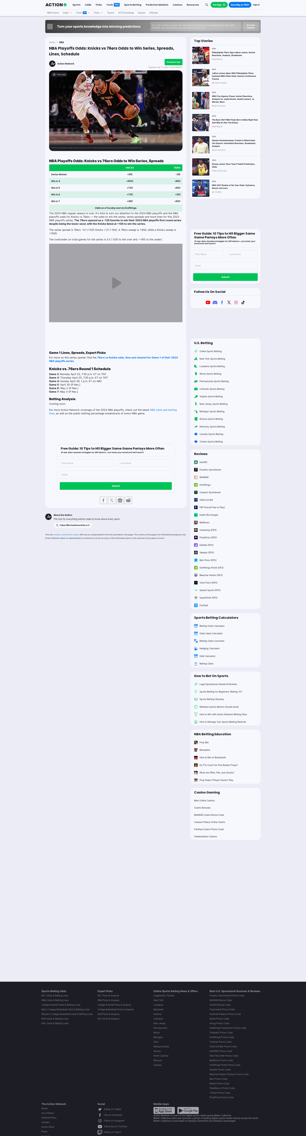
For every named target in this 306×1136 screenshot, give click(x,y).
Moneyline (205, 750)
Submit (116, 486)
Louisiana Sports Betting (212, 366)
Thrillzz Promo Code (220, 1092)
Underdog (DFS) (208, 530)
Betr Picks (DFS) (208, 560)
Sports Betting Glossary (212, 699)
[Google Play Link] (188, 1110)
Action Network (65, 63)
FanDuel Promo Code (221, 1041)
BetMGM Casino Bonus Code (209, 814)
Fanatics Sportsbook (210, 469)
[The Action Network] (56, 4)
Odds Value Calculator (211, 633)
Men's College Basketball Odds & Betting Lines (65, 1009)
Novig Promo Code (219, 1023)
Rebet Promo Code (219, 1083)
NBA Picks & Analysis (108, 1000)
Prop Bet (204, 742)
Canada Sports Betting (211, 434)
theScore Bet (206, 499)
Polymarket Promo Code (222, 1009)
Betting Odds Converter (212, 640)
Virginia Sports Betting (211, 396)
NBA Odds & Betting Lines (55, 1000)
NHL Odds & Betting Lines (55, 1023)
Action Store (47, 1126)
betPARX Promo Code (221, 1051)
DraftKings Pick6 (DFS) (212, 567)
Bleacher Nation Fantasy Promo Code (229, 1074)
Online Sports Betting (211, 351)
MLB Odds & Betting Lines (55, 1018)
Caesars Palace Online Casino (209, 822)
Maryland (158, 1009)
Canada (157, 1065)
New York (158, 1000)
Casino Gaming (207, 792)
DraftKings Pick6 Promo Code (225, 1065)
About (44, 1108)
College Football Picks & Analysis (114, 1004)
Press (44, 1131)
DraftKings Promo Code (222, 1037)
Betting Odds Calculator (212, 625)
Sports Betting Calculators (216, 618)
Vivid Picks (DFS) (208, 582)
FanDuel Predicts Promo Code (225, 1014)
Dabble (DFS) (207, 545)
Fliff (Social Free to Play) (212, 507)
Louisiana (158, 1004)
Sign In (256, 5)
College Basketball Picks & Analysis (116, 1009)
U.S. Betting (203, 343)
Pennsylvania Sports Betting (214, 381)
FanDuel (204, 605)
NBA (61, 42)
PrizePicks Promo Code (222, 1097)
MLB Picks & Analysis (108, 1014)
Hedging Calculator (210, 648)
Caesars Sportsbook (210, 492)
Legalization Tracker (163, 995)
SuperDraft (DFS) (209, 597)
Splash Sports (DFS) (210, 590)
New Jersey (159, 1023)
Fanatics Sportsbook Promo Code (227, 995)
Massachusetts (161, 1046)
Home (52, 42)
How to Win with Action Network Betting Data (223, 714)
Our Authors (47, 1113)
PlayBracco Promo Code (222, 1088)
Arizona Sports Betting (211, 419)
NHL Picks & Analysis (108, 1018)
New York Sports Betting (212, 358)
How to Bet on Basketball (213, 757)
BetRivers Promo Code (221, 1060)
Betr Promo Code (218, 1078)
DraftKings (205, 484)
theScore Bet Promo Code (223, 1046)
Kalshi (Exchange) (209, 514)
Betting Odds (206, 663)
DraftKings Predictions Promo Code (228, 1028)
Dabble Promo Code (220, 1069)
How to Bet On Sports (211, 676)
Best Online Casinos (204, 800)
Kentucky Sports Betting (212, 426)
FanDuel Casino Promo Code (209, 829)
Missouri (157, 1060)
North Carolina (160, 1055)
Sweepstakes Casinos (205, 836)
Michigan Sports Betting (212, 411)
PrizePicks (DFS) (208, 537)
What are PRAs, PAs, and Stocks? (217, 772)
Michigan (158, 1037)
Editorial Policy (49, 1117)
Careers (45, 1122)
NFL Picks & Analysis (108, 995)
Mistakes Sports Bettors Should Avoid (219, 706)
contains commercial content (66, 534)
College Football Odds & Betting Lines (60, 1004)
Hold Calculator (207, 656)
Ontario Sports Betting (211, 441)
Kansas (157, 1051)
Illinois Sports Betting (210, 373)
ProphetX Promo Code (221, 1032)
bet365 (203, 462)
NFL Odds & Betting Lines (54, 995)
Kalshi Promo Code (219, 1018)
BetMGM (204, 477)
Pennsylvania (160, 1028)
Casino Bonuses (202, 807)
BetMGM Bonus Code (221, 1000)
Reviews (201, 454)
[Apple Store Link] (164, 1110)
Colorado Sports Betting (212, 388)
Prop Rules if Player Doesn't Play (216, 780)
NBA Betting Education (212, 734)
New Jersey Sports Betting (214, 403)
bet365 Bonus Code (220, 1004)
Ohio (155, 1041)
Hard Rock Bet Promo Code (224, 1055)
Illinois (156, 1032)
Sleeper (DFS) (207, 552)
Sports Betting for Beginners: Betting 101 (221, 691)
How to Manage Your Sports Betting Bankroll (223, 721)
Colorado (158, 1018)
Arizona (157, 1014)
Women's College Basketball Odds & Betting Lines (67, 1014)
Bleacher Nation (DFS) (211, 575)
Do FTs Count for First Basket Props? (219, 765)
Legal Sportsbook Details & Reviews (218, 684)
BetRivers (204, 522)
